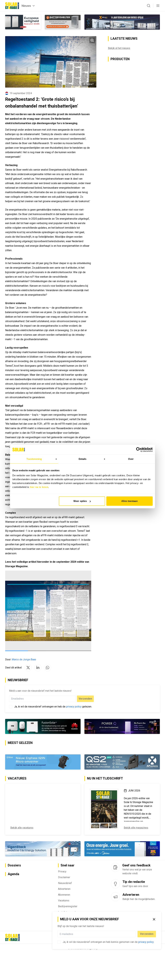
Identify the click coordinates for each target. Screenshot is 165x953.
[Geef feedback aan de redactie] (115, 867)
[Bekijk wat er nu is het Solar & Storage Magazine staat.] (104, 809)
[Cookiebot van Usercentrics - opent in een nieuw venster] (138, 449)
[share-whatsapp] (47, 667)
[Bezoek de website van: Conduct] (23, 22)
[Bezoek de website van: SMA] (43, 726)
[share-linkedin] (37, 667)
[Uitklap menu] (158, 6)
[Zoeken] (148, 6)
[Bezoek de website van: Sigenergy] (43, 848)
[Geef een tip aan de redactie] (115, 883)
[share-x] (28, 667)
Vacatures (63, 900)
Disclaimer (64, 877)
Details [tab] (83, 458)
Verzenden (146, 933)
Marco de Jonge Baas (24, 659)
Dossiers (14, 865)
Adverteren (64, 888)
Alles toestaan (129, 501)
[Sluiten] (154, 919)
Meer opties (80, 501)
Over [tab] (131, 458)
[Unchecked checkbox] (59, 942)
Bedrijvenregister (67, 906)
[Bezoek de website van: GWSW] (102, 726)
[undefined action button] (135, 934)
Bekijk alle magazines (136, 827)
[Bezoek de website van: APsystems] (122, 762)
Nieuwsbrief (65, 883)
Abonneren (64, 894)
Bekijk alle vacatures (21, 827)
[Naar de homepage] (12, 5)
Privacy (62, 871)
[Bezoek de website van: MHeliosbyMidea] (122, 848)
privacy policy (146, 941)
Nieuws (26, 5)
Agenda (13, 874)
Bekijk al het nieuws (119, 48)
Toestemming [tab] (34, 458)
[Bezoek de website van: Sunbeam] (43, 762)
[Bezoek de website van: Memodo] (122, 22)
